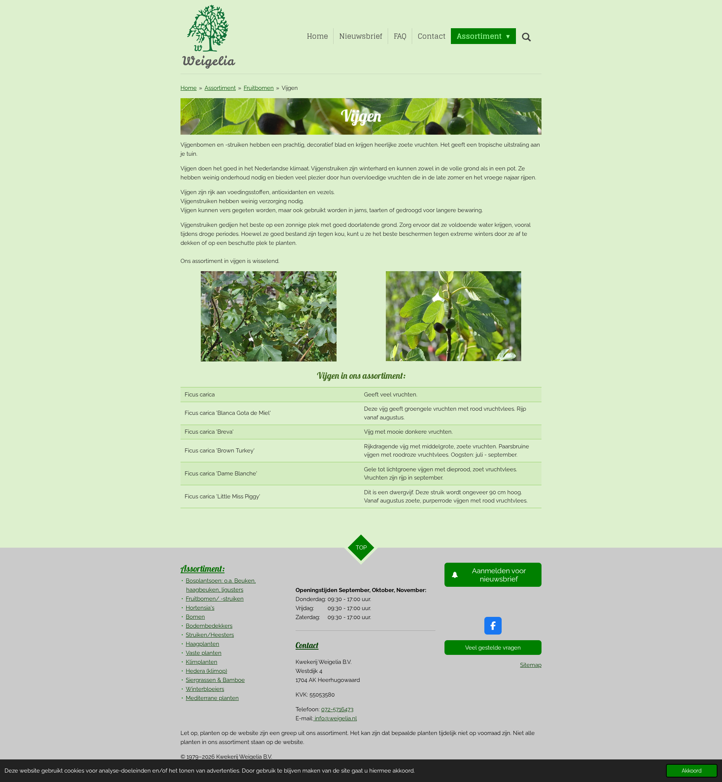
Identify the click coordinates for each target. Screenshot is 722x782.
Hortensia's (200, 607)
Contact (307, 645)
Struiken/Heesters (210, 635)
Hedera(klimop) (206, 671)
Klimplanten (201, 662)
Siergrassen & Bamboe (215, 680)
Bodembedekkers (209, 626)
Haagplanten (202, 644)
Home (188, 88)
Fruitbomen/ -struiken (215, 598)
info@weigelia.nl (335, 718)
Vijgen (290, 88)
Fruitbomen (259, 88)
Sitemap (531, 665)
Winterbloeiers (205, 689)
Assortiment (220, 88)
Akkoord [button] (692, 771)
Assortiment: (202, 568)
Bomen (195, 616)
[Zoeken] (526, 37)
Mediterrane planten (212, 698)
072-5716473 (337, 709)
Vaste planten (203, 653)
